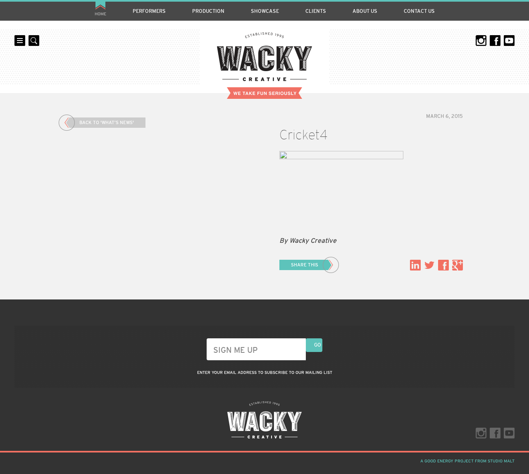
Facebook (495, 40)
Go (317, 345)
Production (208, 11)
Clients (315, 11)
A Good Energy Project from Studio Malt (467, 461)
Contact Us (419, 11)
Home (100, 14)
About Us (365, 11)
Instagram (481, 40)
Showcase (265, 11)
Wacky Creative (264, 56)
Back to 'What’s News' (106, 122)
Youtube (509, 40)
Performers (149, 11)
